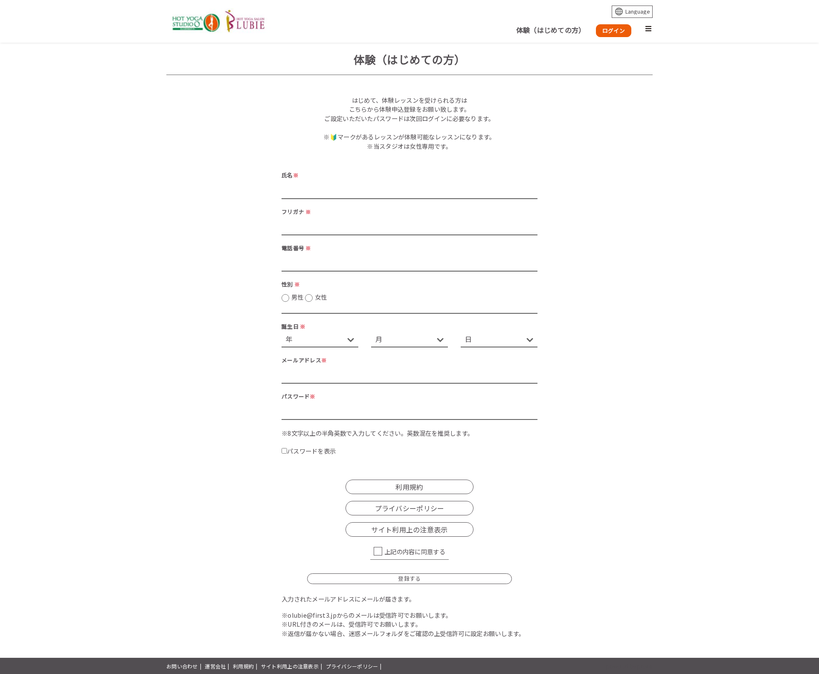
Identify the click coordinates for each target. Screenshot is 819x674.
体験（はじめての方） (551, 30)
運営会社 (215, 666)
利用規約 (243, 666)
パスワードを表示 (311, 450)
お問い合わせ (182, 666)
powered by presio (629, 666)
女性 (321, 296)
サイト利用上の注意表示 (290, 666)
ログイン (613, 30)
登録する (409, 578)
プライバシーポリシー (352, 666)
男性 (309, 296)
